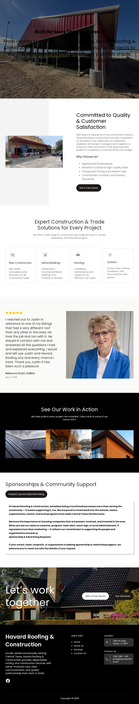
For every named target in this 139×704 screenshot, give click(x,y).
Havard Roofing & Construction (29, 640)
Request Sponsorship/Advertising (26, 494)
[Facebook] (7, 680)
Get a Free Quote (95, 596)
